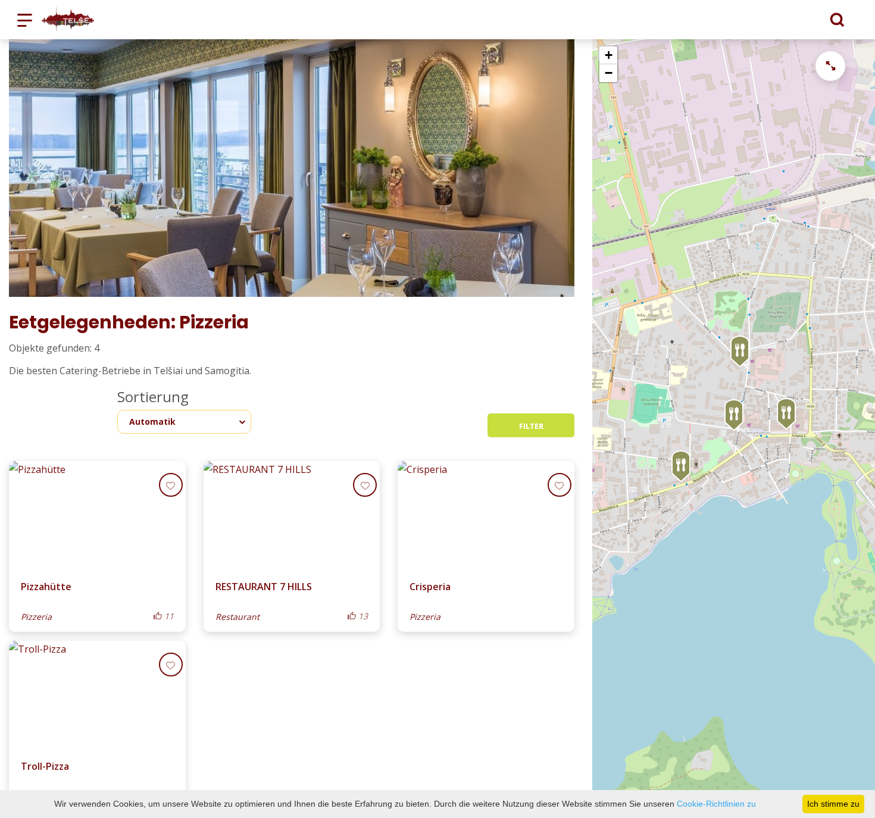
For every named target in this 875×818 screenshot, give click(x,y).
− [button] (608, 72)
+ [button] (608, 55)
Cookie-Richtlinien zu (716, 803)
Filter (531, 426)
